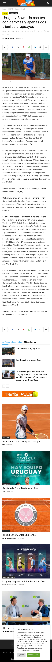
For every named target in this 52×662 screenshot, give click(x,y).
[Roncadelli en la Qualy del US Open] (26, 421)
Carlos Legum (9, 38)
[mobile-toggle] (4, 3)
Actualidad (6, 437)
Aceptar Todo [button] (33, 655)
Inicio (4, 9)
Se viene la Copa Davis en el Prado (21, 488)
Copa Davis (6, 484)
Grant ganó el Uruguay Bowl (28, 360)
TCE (3, 445)
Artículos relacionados (12, 342)
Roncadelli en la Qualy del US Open (21, 441)
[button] (48, 3)
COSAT (10, 9)
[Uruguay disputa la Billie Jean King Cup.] (26, 561)
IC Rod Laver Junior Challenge (19, 534)
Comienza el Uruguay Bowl (28, 348)
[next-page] (7, 386)
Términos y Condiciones (11, 652)
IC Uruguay (6, 531)
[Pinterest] (23, 47)
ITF (4, 624)
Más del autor (30, 342)
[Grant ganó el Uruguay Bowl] (8, 363)
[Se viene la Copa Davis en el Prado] (26, 468)
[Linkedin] (34, 47)
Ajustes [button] (21, 655)
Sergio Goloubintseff (9, 538)
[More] (45, 47)
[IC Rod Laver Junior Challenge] (26, 515)
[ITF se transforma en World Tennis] (26, 608)
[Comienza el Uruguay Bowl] (8, 351)
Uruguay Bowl (20, 9)
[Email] (40, 47)
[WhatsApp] (29, 47)
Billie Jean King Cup (9, 577)
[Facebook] (12, 47)
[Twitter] (18, 47)
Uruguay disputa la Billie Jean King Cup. (24, 581)
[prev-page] (3, 386)
